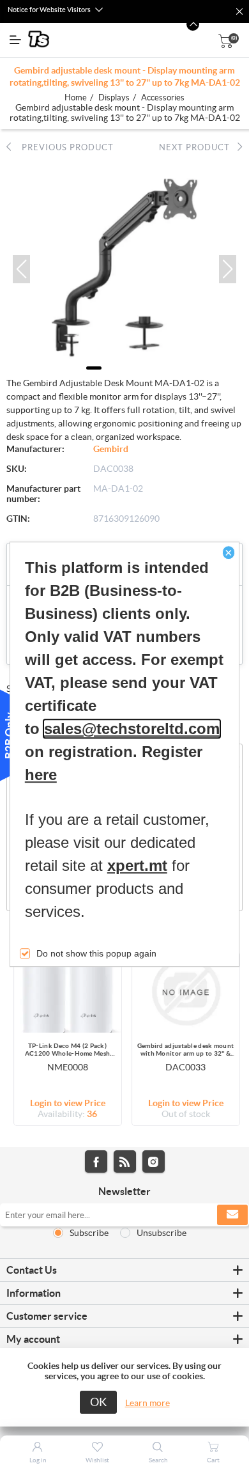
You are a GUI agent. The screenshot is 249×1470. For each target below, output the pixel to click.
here (41, 775)
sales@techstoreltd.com (132, 729)
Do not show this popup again (96, 954)
